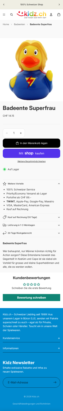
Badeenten (19, 24)
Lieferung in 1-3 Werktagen (21, 225)
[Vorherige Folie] (4, 4)
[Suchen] (11, 14)
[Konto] (51, 14)
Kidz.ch (35, 396)
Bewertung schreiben (31, 297)
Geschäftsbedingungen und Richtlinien (31, 403)
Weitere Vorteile (16, 183)
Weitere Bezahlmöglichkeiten (32, 161)
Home (6, 24)
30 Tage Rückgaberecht (20, 233)
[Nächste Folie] (59, 4)
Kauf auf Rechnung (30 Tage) (22, 217)
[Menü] (4, 15)
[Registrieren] (55, 382)
